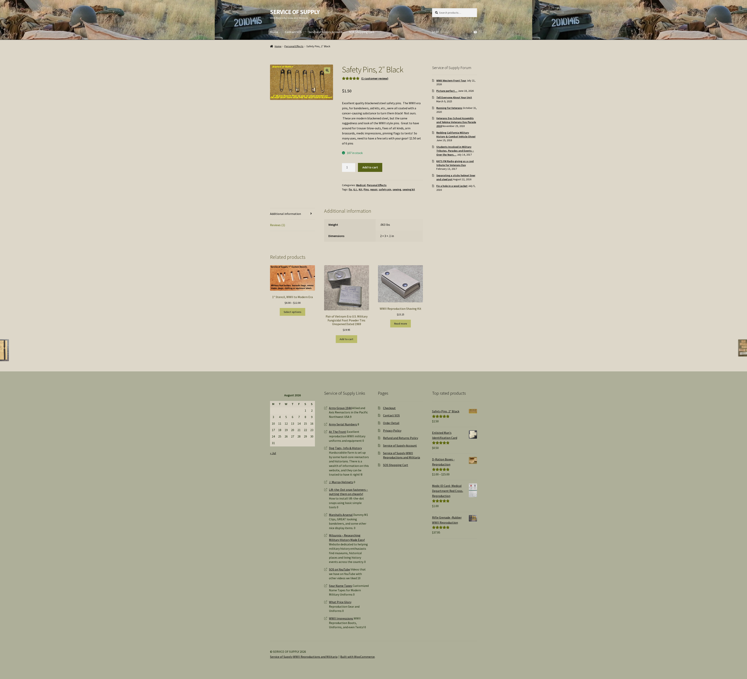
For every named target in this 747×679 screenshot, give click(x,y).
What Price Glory (340, 602)
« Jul (273, 453)
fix (350, 189)
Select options (292, 312)
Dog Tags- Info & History (345, 448)
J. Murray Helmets (341, 482)
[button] (327, 70)
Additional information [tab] (285, 214)
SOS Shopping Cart (361, 32)
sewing (397, 189)
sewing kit (408, 189)
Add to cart (370, 167)
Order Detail (391, 423)
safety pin (385, 189)
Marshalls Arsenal (341, 515)
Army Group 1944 (340, 408)
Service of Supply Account (325, 32)
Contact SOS (293, 32)
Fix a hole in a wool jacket (451, 186)
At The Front (337, 432)
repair (373, 189)
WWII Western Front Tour (451, 80)
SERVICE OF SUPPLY (295, 12)
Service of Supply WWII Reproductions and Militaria (304, 657)
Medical (361, 185)
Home (274, 32)
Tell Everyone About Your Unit (454, 97)
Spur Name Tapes (340, 586)
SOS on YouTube (339, 569)
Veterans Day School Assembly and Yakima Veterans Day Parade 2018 (456, 122)
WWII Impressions (341, 618)
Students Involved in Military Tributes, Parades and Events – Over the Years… (455, 150)
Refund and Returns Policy (400, 438)
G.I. (355, 189)
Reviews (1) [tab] (277, 225)
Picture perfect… (446, 91)
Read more (400, 323)
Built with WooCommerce (357, 657)
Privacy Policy (392, 430)
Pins (366, 189)
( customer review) (374, 78)
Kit (360, 189)
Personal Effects (293, 46)
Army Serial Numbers (343, 424)
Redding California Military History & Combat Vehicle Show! (455, 134)
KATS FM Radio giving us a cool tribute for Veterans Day (455, 163)
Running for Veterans (449, 108)
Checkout (389, 408)
